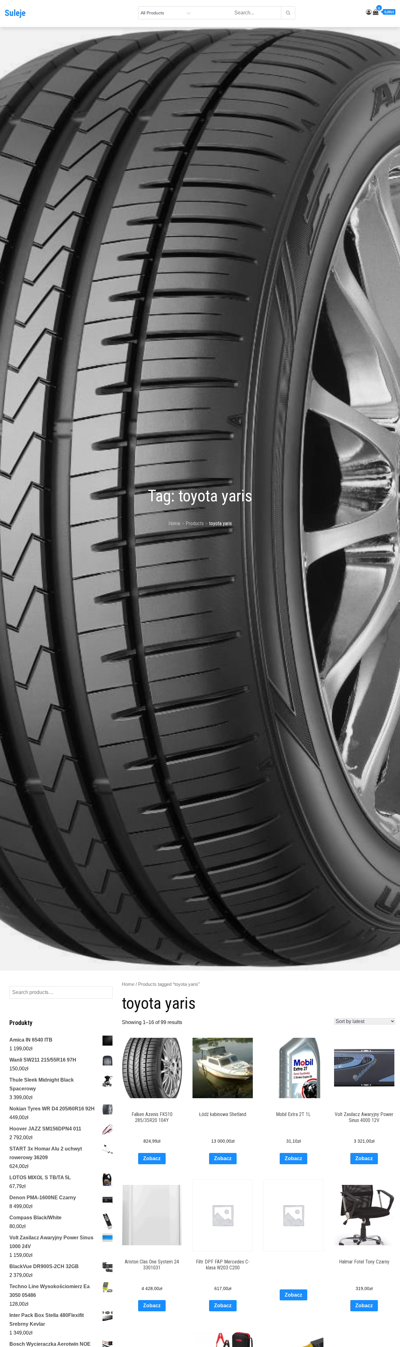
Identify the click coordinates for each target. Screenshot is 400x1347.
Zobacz (152, 1158)
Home (128, 984)
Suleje (15, 13)
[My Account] (369, 12)
